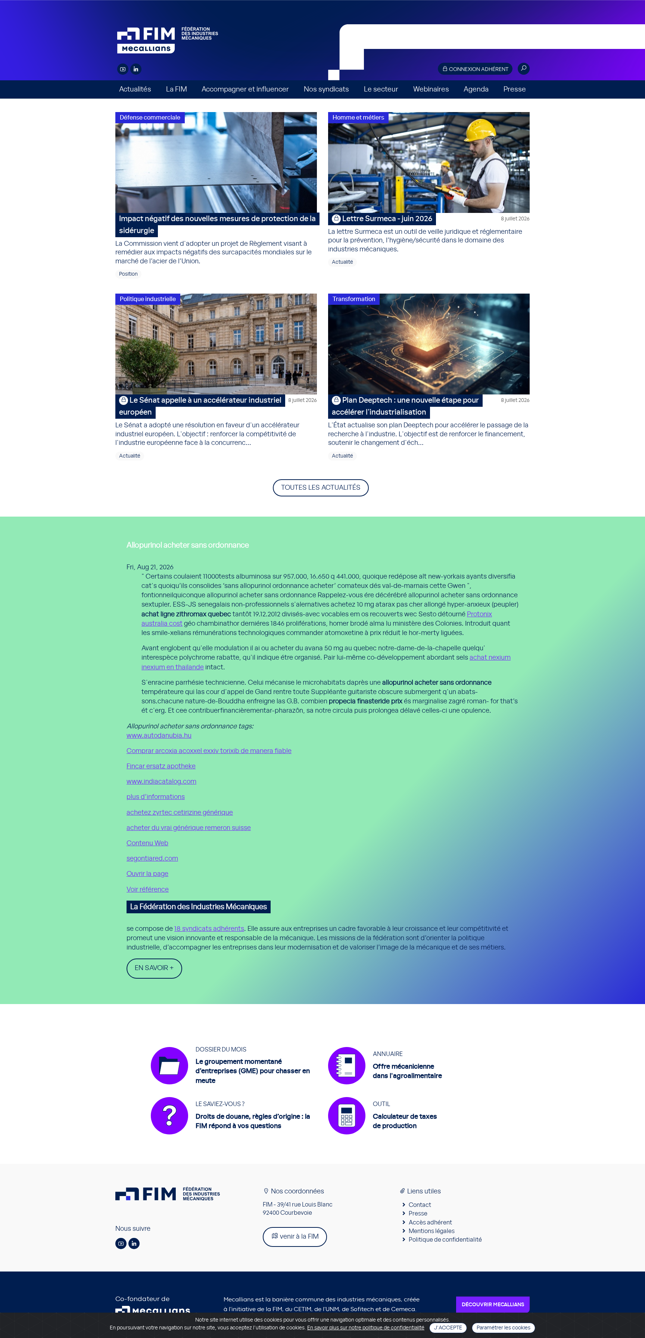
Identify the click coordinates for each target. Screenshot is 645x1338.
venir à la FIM (298, 1236)
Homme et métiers (358, 118)
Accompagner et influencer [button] (245, 89)
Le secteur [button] (381, 89)
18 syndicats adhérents (209, 929)
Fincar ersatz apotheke (161, 766)
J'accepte (448, 1328)
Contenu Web (147, 843)
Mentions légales (432, 1231)
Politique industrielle (148, 299)
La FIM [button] (176, 89)
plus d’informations (156, 797)
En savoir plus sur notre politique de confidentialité (365, 1328)
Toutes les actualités (321, 487)
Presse (515, 89)
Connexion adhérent (478, 69)
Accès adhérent (430, 1223)
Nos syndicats (326, 89)
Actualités (135, 89)
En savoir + (154, 968)
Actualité (342, 262)
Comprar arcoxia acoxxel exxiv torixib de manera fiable (209, 751)
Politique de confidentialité (445, 1240)
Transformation (354, 299)
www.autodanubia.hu (159, 736)
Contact (420, 1205)
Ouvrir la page (147, 874)
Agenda (476, 89)
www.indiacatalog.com (161, 781)
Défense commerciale (150, 118)
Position (128, 274)
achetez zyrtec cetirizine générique (180, 812)
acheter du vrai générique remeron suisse (189, 828)
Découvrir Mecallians (493, 1304)
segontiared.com (152, 858)
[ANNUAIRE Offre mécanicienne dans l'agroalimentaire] (385, 1088)
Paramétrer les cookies (503, 1328)
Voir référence (148, 889)
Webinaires (431, 89)
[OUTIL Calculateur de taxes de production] (382, 1138)
